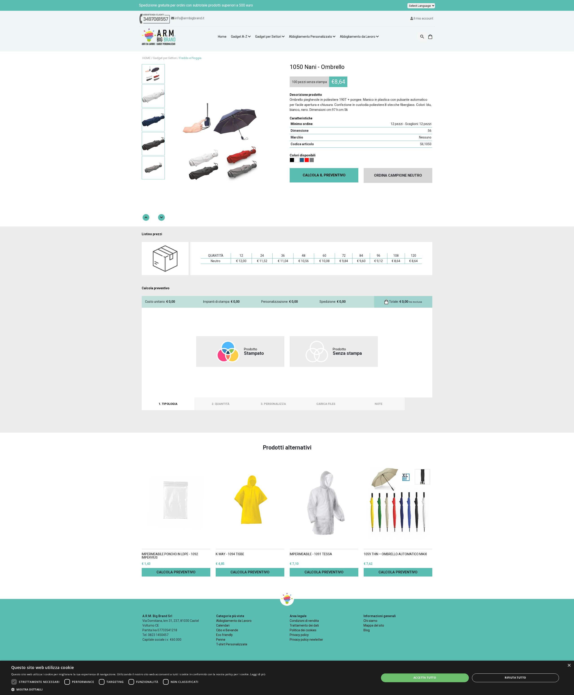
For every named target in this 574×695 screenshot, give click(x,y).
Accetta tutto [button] (424, 678)
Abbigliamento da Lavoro (357, 36)
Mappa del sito (373, 625)
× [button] (569, 665)
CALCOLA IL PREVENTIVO (324, 175)
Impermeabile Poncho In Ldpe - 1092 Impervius (170, 555)
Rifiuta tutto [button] (515, 678)
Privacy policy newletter (306, 639)
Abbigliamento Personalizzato (310, 36)
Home (222, 36)
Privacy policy (299, 635)
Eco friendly (224, 635)
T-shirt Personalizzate (231, 644)
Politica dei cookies (303, 630)
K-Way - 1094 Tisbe (230, 554)
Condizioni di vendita (304, 621)
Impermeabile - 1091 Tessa (311, 554)
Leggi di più (257, 674)
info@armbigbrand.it (189, 18)
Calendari (223, 625)
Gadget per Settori (268, 36)
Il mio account (423, 18)
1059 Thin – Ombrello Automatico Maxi (395, 554)
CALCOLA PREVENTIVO (176, 572)
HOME (146, 58)
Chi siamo (370, 621)
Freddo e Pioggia (190, 58)
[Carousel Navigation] (154, 217)
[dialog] (287, 678)
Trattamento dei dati (304, 625)
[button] (138, 689)
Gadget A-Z (239, 36)
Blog (366, 630)
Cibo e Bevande (227, 630)
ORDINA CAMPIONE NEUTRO (398, 175)
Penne (220, 639)
